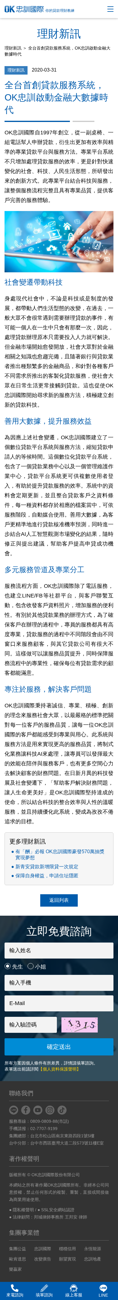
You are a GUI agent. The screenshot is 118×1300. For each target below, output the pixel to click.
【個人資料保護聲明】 (59, 1069)
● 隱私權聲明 (21, 1209)
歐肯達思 (17, 1259)
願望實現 (67, 1259)
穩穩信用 (67, 1248)
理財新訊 (13, 48)
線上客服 (73, 1294)
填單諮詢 (44, 1294)
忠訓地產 (92, 1259)
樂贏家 (15, 1269)
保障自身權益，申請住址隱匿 (46, 875)
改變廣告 (42, 1259)
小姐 (40, 967)
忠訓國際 (42, 1248)
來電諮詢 (14, 1294)
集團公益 (17, 1248)
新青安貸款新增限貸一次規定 (46, 866)
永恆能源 (92, 1248)
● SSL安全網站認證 (56, 1209)
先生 (17, 967)
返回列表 (59, 900)
